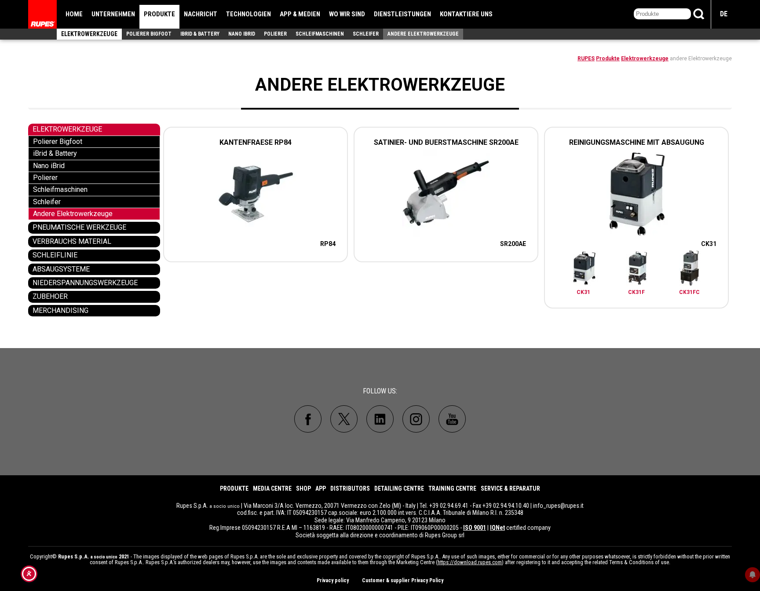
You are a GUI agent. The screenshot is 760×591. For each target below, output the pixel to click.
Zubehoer (50, 296)
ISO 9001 (474, 527)
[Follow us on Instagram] (416, 419)
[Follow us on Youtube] (452, 419)
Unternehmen (113, 14)
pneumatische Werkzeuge (79, 227)
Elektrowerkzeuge (89, 33)
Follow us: (380, 391)
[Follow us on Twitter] (344, 419)
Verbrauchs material (72, 241)
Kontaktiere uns (466, 14)
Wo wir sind (347, 14)
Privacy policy (333, 580)
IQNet (497, 527)
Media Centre (272, 488)
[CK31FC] (689, 269)
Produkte (159, 14)
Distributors (350, 488)
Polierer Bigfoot (149, 34)
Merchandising (60, 310)
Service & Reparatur (510, 488)
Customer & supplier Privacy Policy (402, 580)
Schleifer (366, 34)
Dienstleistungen (402, 14)
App (320, 488)
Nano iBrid (241, 34)
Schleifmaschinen (320, 34)
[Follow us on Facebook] (308, 419)
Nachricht (200, 14)
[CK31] (584, 269)
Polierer (275, 34)
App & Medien (300, 14)
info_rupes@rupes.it (558, 505)
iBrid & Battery (199, 34)
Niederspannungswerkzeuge (85, 283)
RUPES (586, 58)
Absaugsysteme (61, 269)
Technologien (248, 14)
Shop (303, 488)
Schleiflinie (55, 255)
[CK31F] (636, 269)
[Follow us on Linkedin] (380, 419)
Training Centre (452, 488)
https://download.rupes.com (470, 562)
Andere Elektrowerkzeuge (423, 34)
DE (723, 14)
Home (74, 14)
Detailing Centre (399, 488)
